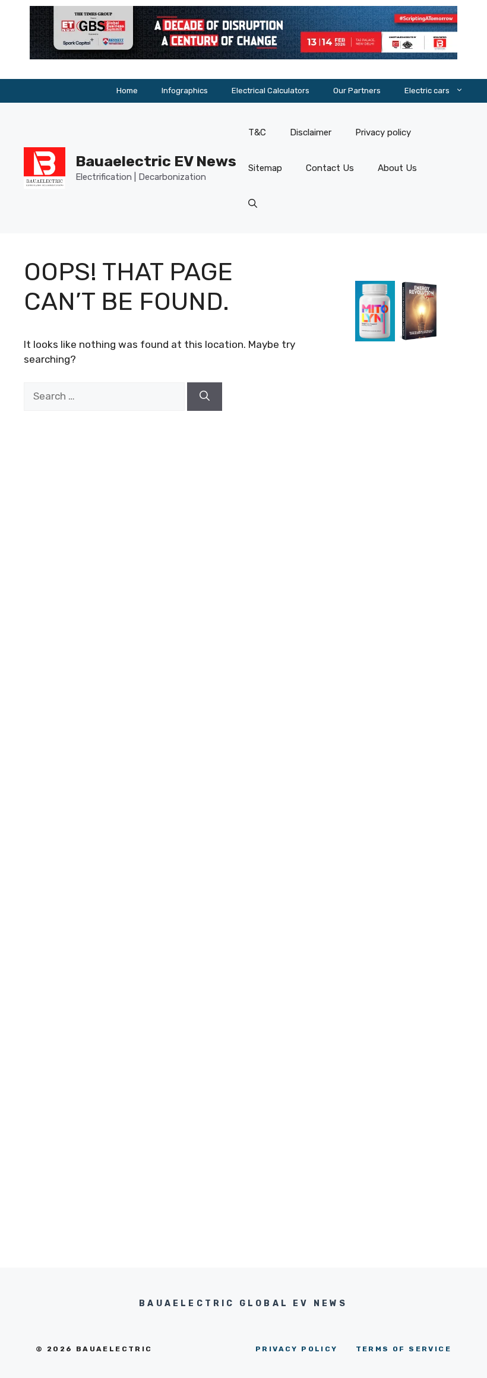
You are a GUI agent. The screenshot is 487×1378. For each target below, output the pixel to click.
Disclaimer (310, 132)
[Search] (204, 396)
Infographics (185, 90)
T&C (257, 132)
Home (127, 90)
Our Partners (357, 90)
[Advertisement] (397, 579)
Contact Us (330, 168)
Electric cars (427, 90)
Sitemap (265, 168)
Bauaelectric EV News (155, 161)
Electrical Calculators (270, 90)
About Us (397, 168)
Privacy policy (383, 132)
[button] (252, 203)
